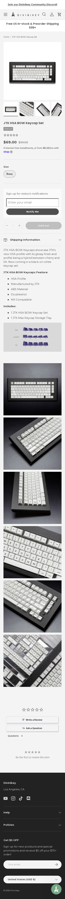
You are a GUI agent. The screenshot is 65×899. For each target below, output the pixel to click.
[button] (59, 14)
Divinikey (14, 890)
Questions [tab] (13, 735)
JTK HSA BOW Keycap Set (24, 37)
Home (6, 37)
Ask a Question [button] (34, 728)
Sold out (43, 225)
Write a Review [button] (34, 719)
